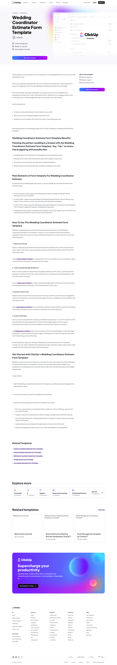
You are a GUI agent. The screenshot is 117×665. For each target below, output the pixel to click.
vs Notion (52, 637)
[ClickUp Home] (16, 2)
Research (89, 635)
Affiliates (70, 622)
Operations (23, 13)
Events (70, 625)
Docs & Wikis (34, 620)
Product (33, 612)
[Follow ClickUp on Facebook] (16, 657)
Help (87, 612)
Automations (34, 632)
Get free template (30, 58)
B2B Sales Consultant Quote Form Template (28, 456)
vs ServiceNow (53, 622)
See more (101, 510)
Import (88, 622)
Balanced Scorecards (23, 534)
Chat (32, 615)
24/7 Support (90, 615)
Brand (69, 637)
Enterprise (65, 2)
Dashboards (34, 625)
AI (12, 612)
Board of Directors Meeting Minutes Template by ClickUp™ (58, 535)
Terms (88, 662)
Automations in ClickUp (24, 307)
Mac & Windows (17, 639)
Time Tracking (35, 627)
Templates (15, 13)
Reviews (70, 632)
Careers (70, 617)
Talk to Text (15, 629)
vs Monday (52, 625)
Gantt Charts (34, 630)
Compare (52, 612)
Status (66, 662)
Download (15, 633)
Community (89, 625)
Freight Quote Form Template (23, 459)
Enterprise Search (17, 626)
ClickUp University (91, 627)
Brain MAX (15, 641)
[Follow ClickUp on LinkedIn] (13, 657)
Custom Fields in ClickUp (24, 259)
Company (70, 612)
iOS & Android (16, 636)
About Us (70, 615)
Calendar (33, 622)
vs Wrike (51, 632)
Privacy (81, 662)
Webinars (89, 630)
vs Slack (51, 627)
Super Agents (16, 618)
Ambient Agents (17, 621)
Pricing (58, 2)
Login (94, 2)
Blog (87, 632)
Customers (71, 620)
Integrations (34, 640)
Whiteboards (34, 635)
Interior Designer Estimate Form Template (27, 452)
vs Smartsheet (53, 630)
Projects (33, 617)
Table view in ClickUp (24, 283)
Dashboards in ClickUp (22, 331)
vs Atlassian (52, 615)
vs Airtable (52, 640)
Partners (70, 627)
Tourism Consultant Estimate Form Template (28, 449)
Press (69, 635)
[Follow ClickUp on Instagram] (19, 657)
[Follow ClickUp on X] (22, 657)
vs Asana (52, 620)
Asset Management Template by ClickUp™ (89, 535)
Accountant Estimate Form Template (26, 463)
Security (73, 662)
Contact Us (89, 617)
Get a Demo (89, 620)
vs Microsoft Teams (55, 617)
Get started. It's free (26, 586)
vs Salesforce (53, 635)
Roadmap (70, 640)
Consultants (71, 630)
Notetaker (15, 623)
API (32, 637)
